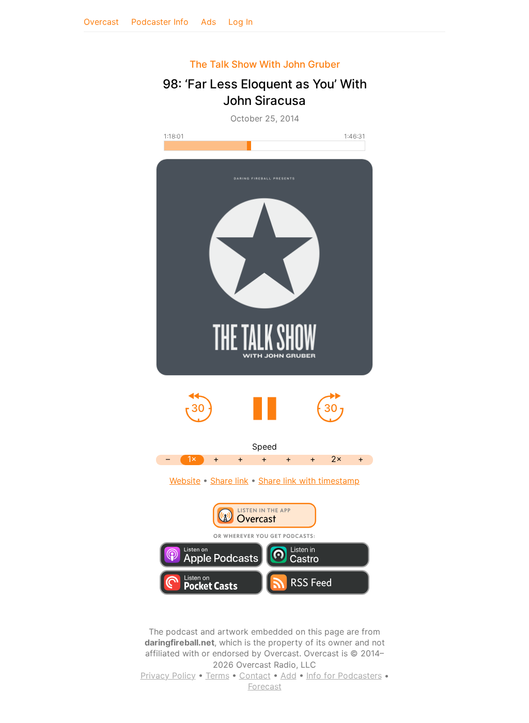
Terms (217, 675)
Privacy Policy (168, 675)
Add (289, 675)
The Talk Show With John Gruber (265, 64)
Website (184, 480)
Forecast (265, 686)
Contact (255, 675)
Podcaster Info (160, 22)
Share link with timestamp (309, 480)
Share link (229, 480)
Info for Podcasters (344, 675)
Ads (208, 22)
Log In (240, 22)
